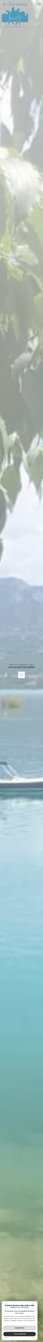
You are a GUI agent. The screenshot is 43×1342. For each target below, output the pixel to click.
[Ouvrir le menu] (40, 4)
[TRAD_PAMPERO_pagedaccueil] (15, 28)
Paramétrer (19, 1328)
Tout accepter (19, 1334)
